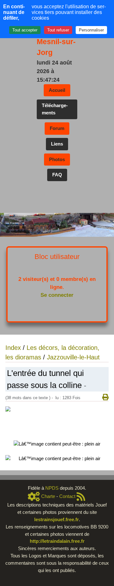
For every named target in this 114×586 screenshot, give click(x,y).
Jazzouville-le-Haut (73, 357)
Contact (67, 496)
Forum (57, 128)
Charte (48, 496)
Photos (57, 159)
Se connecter (57, 295)
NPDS (52, 488)
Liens (57, 143)
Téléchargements (55, 109)
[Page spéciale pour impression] (103, 397)
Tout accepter (24, 30)
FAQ (57, 174)
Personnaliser (91, 30)
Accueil (57, 90)
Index (13, 347)
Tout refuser (58, 30)
